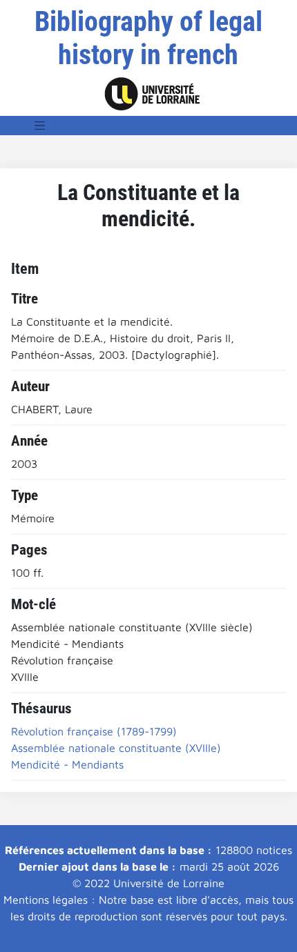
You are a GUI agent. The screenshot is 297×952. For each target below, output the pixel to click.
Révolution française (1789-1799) (94, 731)
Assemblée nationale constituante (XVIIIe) (116, 748)
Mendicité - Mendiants (67, 764)
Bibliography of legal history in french (148, 38)
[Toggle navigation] (40, 125)
